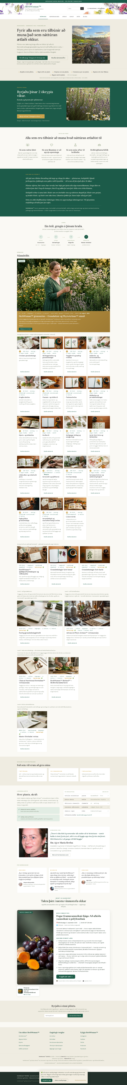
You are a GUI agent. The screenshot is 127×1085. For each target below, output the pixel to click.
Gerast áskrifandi (75, 1015)
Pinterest (83, 1045)
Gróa (78, 16)
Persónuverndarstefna (56, 1042)
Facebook (83, 1049)
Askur (72, 16)
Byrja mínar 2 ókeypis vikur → (31, 116)
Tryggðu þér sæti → (66, 977)
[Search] (82, 8)
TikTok (82, 1042)
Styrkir (21, 1042)
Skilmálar (52, 1039)
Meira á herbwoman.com (60, 855)
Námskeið (43, 16)
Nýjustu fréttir (23, 1039)
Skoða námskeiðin (58, 58)
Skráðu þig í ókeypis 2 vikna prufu (32, 58)
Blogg (85, 16)
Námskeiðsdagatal (24, 1045)
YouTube (82, 1039)
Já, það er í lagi (46, 1080)
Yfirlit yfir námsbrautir (56, 1045)
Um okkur (52, 1036)
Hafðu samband (23, 1049)
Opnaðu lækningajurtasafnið (84, 815)
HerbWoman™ (23, 1036)
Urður (64, 16)
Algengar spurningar (55, 1049)
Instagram (83, 1036)
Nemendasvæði (54, 16)
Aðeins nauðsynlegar (61, 1080)
